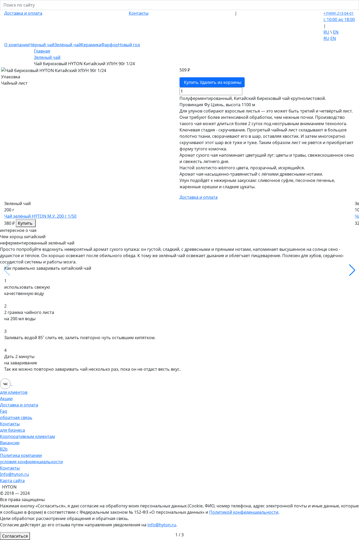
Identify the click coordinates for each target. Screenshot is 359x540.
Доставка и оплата (23, 13)
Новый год (129, 45)
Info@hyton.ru (14, 474)
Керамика (91, 45)
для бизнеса (12, 430)
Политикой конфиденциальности (243, 512)
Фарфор (109, 45)
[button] (352, 270)
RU (326, 32)
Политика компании (21, 455)
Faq (3, 411)
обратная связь (16, 417)
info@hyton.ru (161, 525)
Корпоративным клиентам (27, 436)
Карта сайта (12, 480)
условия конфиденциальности (31, 462)
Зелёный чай (67, 45)
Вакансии (9, 443)
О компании (16, 45)
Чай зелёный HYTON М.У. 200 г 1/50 (40, 216)
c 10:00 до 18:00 (339, 19)
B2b (4, 449)
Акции (6, 398)
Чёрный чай (41, 45)
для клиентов (13, 392)
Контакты (138, 13)
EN (336, 32)
